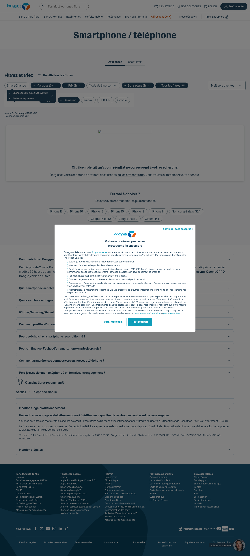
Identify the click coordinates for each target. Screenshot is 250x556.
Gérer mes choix (113, 321)
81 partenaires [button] (99, 252)
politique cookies (171, 313)
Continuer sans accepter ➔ (178, 229)
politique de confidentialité (147, 313)
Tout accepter (140, 321)
